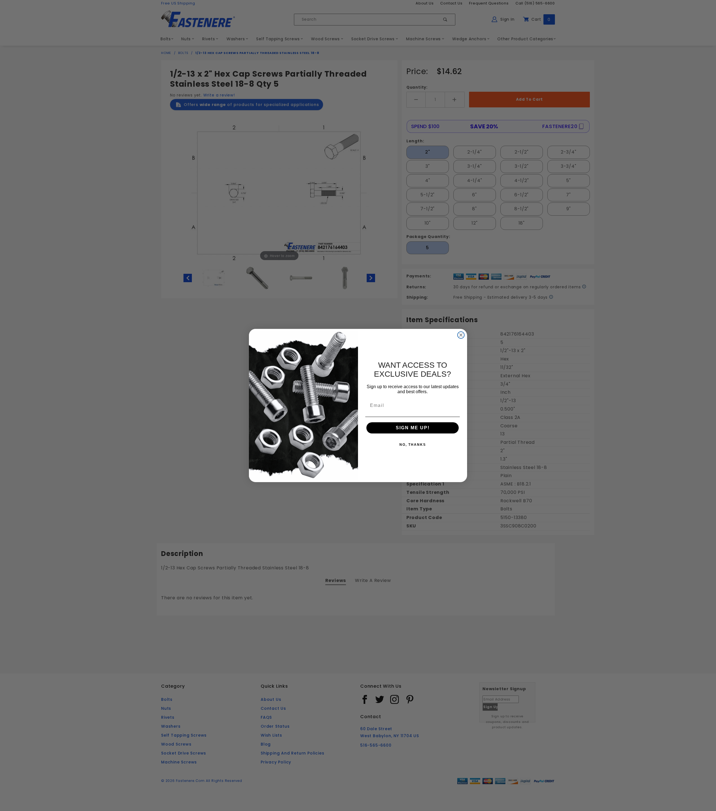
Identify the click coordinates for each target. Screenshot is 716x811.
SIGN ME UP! (413, 427)
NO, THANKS (412, 445)
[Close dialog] (461, 335)
